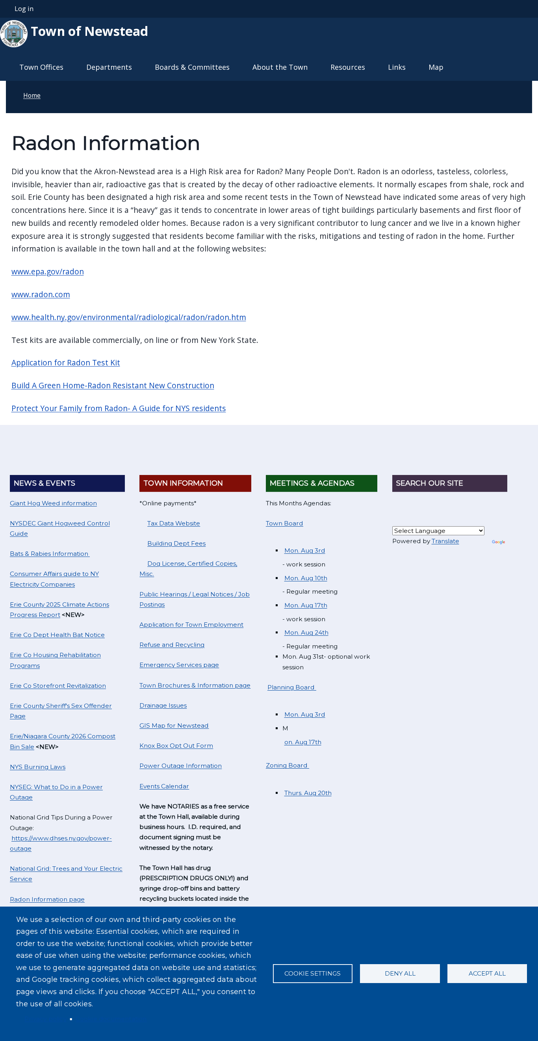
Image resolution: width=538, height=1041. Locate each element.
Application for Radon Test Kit (65, 362)
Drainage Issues (163, 705)
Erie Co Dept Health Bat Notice (57, 635)
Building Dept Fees (176, 543)
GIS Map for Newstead (174, 725)
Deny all (400, 973)
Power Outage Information (180, 765)
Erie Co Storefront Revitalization (58, 685)
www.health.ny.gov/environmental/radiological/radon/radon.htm (128, 317)
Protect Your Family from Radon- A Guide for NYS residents (118, 408)
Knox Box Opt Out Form (176, 745)
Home (32, 95)
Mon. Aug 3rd (304, 550)
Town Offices (41, 67)
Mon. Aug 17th (305, 605)
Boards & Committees (192, 67)
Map (436, 67)
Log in (24, 8)
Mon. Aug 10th (305, 578)
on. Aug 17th (302, 742)
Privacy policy (45, 1018)
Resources (347, 67)
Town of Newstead (88, 30)
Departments (109, 67)
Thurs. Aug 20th (308, 793)
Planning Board (291, 687)
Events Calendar (164, 786)
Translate (445, 541)
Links (397, 67)
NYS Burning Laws (37, 767)
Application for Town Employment (191, 624)
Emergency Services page (179, 665)
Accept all (487, 973)
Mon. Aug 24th (306, 632)
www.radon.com (40, 294)
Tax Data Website (173, 523)
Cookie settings (312, 973)
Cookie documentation (111, 1018)
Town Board (284, 523)
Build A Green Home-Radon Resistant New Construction (112, 385)
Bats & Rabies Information (50, 553)
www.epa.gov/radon (47, 271)
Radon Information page (47, 899)
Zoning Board (287, 765)
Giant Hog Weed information (53, 503)
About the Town (280, 67)
